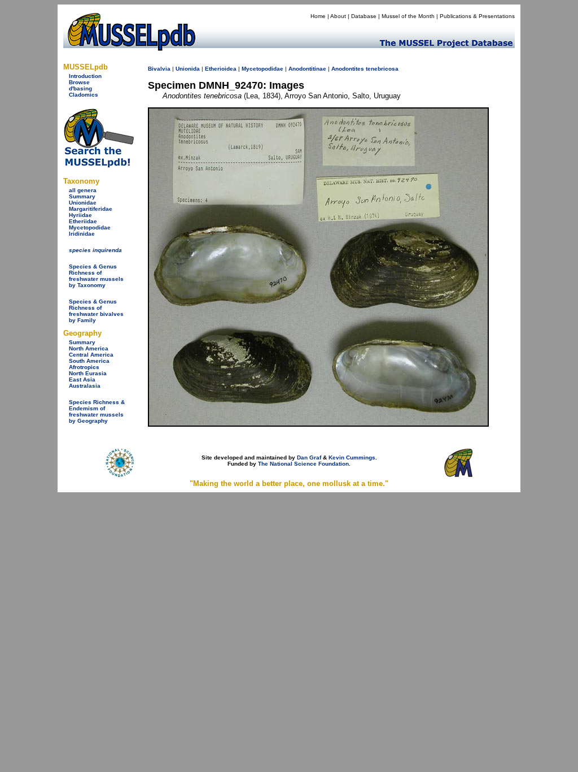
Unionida (188, 69)
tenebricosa (382, 69)
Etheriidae (83, 221)
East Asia (82, 379)
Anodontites (347, 69)
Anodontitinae (307, 69)
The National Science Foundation (303, 464)
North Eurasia (88, 373)
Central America (91, 355)
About (338, 16)
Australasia (84, 386)
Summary (82, 196)
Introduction (85, 76)
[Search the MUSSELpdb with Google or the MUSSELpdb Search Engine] (98, 165)
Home (318, 16)
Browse (79, 82)
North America (88, 348)
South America (89, 361)
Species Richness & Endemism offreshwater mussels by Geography (97, 411)
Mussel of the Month (408, 16)
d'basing (80, 88)
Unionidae (83, 202)
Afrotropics (84, 367)
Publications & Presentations (477, 16)
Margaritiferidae (90, 209)
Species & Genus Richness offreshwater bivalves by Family (96, 310)
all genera (83, 190)
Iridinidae (82, 234)
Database (363, 16)
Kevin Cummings (352, 457)
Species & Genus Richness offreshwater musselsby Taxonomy (96, 275)
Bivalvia (159, 69)
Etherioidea (221, 69)
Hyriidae (80, 215)
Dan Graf (309, 457)
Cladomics (83, 95)
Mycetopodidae (90, 227)
